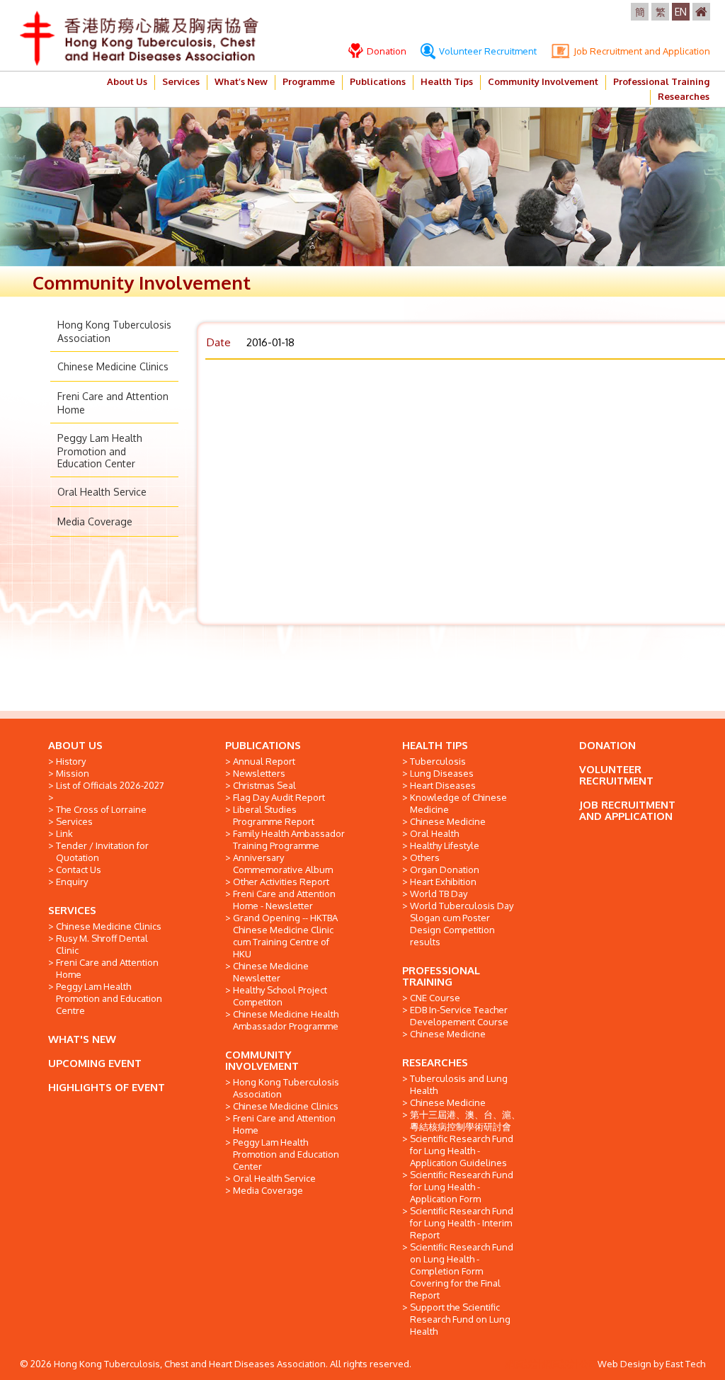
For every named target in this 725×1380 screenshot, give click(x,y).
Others (425, 857)
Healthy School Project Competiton (280, 996)
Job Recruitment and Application (640, 51)
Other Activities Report (281, 881)
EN (681, 12)
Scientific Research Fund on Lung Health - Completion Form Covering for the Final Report (461, 1271)
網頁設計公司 (570, 1363)
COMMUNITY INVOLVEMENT (262, 1060)
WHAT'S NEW (82, 1039)
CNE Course (435, 997)
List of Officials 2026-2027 (110, 785)
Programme (308, 81)
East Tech (685, 1363)
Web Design (624, 1363)
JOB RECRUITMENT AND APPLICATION (627, 810)
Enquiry (72, 881)
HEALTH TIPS (435, 745)
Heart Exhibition (443, 881)
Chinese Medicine (448, 821)
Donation (385, 51)
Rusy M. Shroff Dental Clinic (102, 944)
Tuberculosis (438, 761)
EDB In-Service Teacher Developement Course (459, 1015)
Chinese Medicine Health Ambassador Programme (285, 1020)
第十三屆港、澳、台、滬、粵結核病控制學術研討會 (465, 1120)
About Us (127, 81)
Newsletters (259, 773)
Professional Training (661, 81)
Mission (72, 773)
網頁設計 (524, 1363)
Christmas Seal (264, 785)
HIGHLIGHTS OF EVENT (106, 1087)
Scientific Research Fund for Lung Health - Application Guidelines (461, 1150)
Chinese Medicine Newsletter (271, 971)
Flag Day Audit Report (279, 797)
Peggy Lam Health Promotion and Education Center (99, 450)
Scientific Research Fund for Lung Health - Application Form (461, 1186)
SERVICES (72, 910)
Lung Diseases (442, 773)
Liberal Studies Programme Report (273, 815)
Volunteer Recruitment (487, 51)
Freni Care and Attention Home (107, 968)
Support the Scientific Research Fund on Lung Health (460, 1319)
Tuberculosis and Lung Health (459, 1084)
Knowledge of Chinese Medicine (458, 803)
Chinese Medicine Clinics (113, 366)
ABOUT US (75, 745)
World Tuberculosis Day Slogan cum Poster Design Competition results (461, 923)
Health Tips (447, 81)
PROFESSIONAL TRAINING (441, 976)
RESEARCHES (435, 1062)
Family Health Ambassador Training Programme (289, 839)
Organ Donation (444, 869)
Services (181, 81)
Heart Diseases (443, 785)
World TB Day (438, 893)
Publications (378, 81)
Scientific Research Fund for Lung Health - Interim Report (461, 1223)
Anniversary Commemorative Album (283, 863)
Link (64, 833)
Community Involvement (543, 81)
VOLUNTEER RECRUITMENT (616, 775)
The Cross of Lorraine (101, 809)
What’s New (241, 81)
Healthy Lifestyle (444, 845)
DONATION (607, 745)
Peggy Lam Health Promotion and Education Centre (109, 998)
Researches (683, 96)
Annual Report (264, 761)
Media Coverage (94, 521)
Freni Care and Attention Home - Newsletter (284, 899)
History (71, 761)
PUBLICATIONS (263, 745)
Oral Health (434, 833)
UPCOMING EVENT (95, 1063)
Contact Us (78, 869)
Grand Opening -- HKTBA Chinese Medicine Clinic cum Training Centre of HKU (285, 935)
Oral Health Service (102, 492)
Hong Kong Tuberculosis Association (286, 1088)
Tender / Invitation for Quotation (102, 851)
